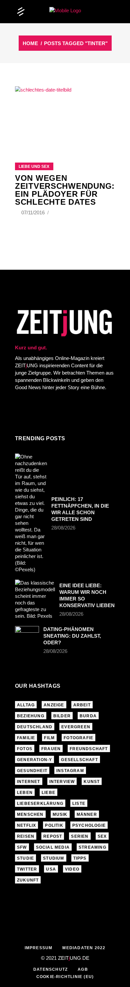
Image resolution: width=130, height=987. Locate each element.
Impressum (39, 948)
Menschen (30, 814)
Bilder (62, 716)
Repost (52, 836)
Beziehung (30, 716)
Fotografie (78, 738)
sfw (22, 847)
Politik (54, 825)
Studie (25, 858)
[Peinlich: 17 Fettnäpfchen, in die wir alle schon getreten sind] (31, 513)
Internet (28, 781)
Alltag (26, 705)
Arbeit (82, 705)
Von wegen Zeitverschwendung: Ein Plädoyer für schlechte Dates (65, 190)
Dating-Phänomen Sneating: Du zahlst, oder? (72, 635)
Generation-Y (34, 759)
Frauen (51, 748)
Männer (87, 814)
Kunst (92, 781)
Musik (60, 814)
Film (49, 738)
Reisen (25, 836)
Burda (88, 716)
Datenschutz (50, 969)
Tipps (80, 858)
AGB (83, 969)
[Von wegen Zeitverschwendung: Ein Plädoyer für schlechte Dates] (65, 116)
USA (51, 869)
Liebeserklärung (40, 803)
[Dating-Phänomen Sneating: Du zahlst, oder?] (27, 634)
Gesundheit (32, 770)
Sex (102, 836)
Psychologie (89, 825)
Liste (78, 803)
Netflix (26, 825)
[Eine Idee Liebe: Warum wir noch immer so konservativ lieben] (35, 599)
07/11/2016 (33, 212)
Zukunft (28, 880)
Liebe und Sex (34, 166)
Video (72, 869)
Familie (26, 738)
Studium (53, 858)
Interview (62, 781)
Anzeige (54, 705)
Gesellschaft (79, 759)
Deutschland (34, 727)
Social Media (53, 847)
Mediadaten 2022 (83, 948)
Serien (79, 836)
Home (30, 43)
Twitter (27, 869)
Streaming (92, 847)
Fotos (24, 748)
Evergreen (75, 727)
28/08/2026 (63, 527)
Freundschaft (89, 748)
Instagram (70, 770)
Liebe (48, 792)
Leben (25, 792)
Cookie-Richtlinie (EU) (65, 976)
